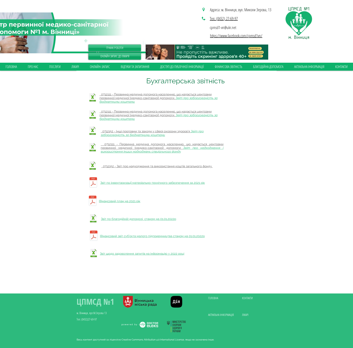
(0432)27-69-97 (89, 319)
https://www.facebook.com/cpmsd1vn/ (236, 35)
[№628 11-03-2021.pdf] (92, 201)
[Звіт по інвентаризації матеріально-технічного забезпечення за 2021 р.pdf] (93, 182)
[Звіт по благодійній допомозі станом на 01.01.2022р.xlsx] (93, 218)
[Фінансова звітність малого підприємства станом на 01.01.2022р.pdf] (93, 236)
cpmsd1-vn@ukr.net (223, 27)
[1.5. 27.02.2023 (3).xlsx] (93, 253)
